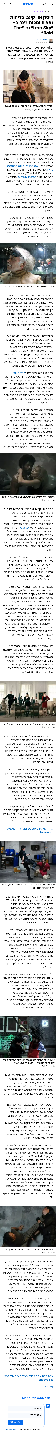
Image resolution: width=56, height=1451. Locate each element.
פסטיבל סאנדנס (27, 177)
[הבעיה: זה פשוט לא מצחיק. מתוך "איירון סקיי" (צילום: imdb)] (28, 266)
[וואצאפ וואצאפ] (10, 4)
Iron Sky (49, 1387)
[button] (43, 4)
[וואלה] (28, 4)
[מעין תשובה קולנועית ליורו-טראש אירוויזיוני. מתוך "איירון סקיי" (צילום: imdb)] (28, 705)
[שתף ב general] (5, 4)
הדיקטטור (19, 373)
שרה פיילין (23, 527)
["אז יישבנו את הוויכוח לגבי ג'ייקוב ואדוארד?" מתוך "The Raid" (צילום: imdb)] (28, 1231)
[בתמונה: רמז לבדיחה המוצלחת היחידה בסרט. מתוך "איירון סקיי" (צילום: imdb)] (28, 478)
